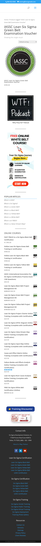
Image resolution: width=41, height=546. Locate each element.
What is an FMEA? (10, 220)
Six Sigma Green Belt (20, 486)
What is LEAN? (9, 200)
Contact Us (20, 525)
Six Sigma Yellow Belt (20, 488)
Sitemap (20, 530)
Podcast (25, 444)
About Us (16, 444)
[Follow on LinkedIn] (20, 450)
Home (6, 20)
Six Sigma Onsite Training (20, 504)
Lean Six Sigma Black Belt (20, 462)
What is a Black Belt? (11, 210)
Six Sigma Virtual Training (20, 509)
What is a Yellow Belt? (12, 214)
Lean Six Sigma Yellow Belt (20, 468)
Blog (21, 444)
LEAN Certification (20, 473)
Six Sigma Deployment (20, 512)
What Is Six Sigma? (11, 203)
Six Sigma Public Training (20, 507)
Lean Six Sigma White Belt (20, 470)
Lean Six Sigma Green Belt (20, 465)
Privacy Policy (20, 533)
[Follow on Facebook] (16, 450)
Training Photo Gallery (20, 515)
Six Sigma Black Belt (20, 483)
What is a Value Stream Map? (14, 224)
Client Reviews (20, 535)
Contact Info (21, 431)
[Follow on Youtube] (25, 450)
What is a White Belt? (12, 217)
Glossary (20, 528)
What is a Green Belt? (12, 207)
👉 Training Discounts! (20, 408)
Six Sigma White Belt (20, 491)
